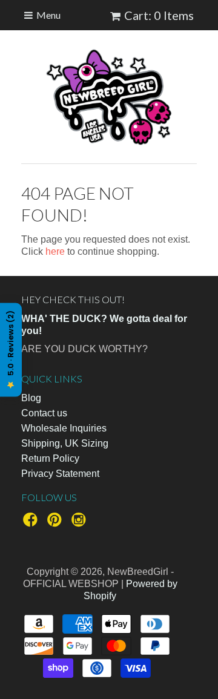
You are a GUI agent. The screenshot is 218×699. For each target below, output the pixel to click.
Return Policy (50, 458)
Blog (31, 398)
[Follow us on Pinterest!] (56, 523)
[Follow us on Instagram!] (80, 523)
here (55, 251)
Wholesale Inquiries (64, 428)
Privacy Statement (60, 473)
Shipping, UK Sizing (64, 443)
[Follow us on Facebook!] (32, 523)
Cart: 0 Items (159, 15)
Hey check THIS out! (73, 299)
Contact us (44, 413)
